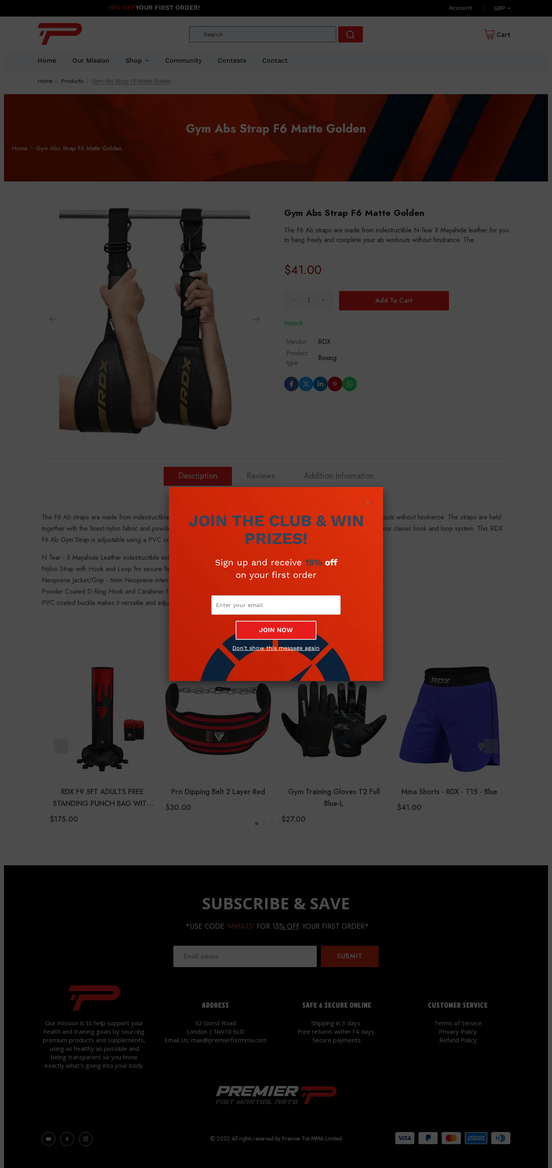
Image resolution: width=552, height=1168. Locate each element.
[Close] (368, 503)
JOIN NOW (276, 630)
